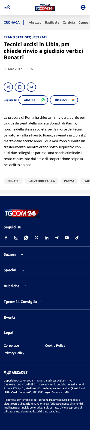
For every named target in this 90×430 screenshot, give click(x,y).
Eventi (9, 317)
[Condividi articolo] (8, 87)
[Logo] (45, 7)
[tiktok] (77, 237)
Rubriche (11, 286)
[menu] (7, 7)
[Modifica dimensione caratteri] (31, 87)
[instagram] (16, 237)
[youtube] (67, 237)
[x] (36, 237)
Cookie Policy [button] (55, 345)
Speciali (11, 270)
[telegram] (56, 237)
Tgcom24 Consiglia (20, 302)
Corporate (11, 345)
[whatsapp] (26, 237)
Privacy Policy (14, 353)
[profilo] (83, 7)
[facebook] (6, 237)
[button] (45, 7)
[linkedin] (46, 237)
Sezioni (10, 254)
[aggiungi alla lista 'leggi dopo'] (20, 87)
